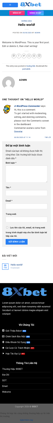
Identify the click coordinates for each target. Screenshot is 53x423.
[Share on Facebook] (19, 56)
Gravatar (18, 131)
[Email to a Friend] (29, 56)
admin (37, 33)
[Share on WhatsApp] (13, 56)
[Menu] (10, 5)
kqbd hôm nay (26, 420)
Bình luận (11, 163)
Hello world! (17, 264)
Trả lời (48, 137)
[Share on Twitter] (24, 56)
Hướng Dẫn (26, 21)
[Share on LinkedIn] (39, 56)
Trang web (11, 214)
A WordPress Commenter (27, 106)
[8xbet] (31, 5)
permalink (26, 69)
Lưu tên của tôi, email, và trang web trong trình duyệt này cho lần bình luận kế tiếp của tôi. (26, 231)
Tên (8, 187)
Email (9, 201)
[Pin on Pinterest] (34, 56)
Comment (15, 268)
